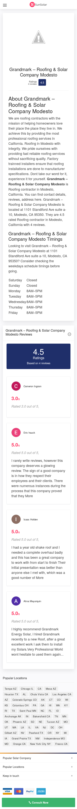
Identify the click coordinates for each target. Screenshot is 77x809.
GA (42, 705)
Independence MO (54, 738)
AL (24, 694)
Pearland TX (36, 733)
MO (66, 722)
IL (29, 727)
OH (60, 727)
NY (57, 733)
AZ (6, 699)
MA (14, 727)
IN (27, 716)
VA (36, 727)
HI (50, 705)
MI (65, 733)
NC (42, 710)
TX (13, 710)
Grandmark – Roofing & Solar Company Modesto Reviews (35, 332)
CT (51, 699)
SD (32, 722)
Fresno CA (61, 744)
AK (43, 699)
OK (6, 722)
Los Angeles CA (62, 694)
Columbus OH (20, 705)
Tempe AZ (10, 688)
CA (39, 688)
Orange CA (19, 744)
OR (49, 733)
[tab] (38, 333)
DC (52, 727)
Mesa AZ (51, 688)
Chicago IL (27, 688)
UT (6, 727)
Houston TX (11, 694)
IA (6, 738)
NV (22, 733)
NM (37, 738)
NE (40, 722)
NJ (44, 727)
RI (6, 710)
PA (34, 705)
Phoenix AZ (19, 722)
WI (66, 699)
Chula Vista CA (39, 694)
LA (22, 727)
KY (66, 705)
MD (7, 744)
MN (64, 716)
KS (6, 705)
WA (58, 705)
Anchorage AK (13, 716)
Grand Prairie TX (21, 738)
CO (59, 699)
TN (56, 716)
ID (57, 710)
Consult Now (39, 802)
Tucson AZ (53, 722)
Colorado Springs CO (25, 699)
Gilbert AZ (10, 733)
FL (50, 710)
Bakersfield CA (41, 716)
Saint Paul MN (28, 710)
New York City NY (40, 744)
